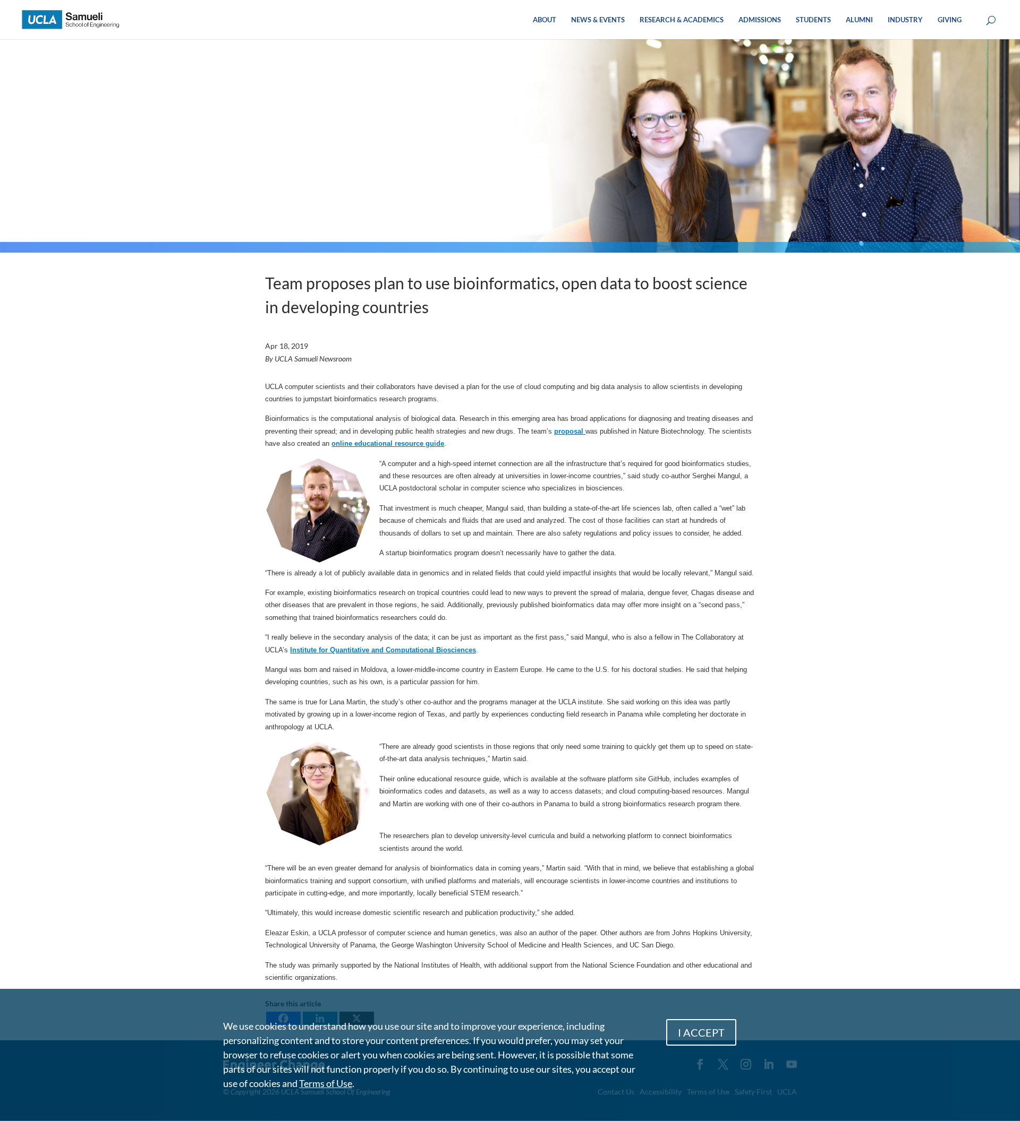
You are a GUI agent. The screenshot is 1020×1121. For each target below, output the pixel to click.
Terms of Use (325, 1083)
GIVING (950, 20)
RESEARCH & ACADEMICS (682, 20)
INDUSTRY (905, 20)
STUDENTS (813, 20)
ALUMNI (859, 20)
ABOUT (544, 20)
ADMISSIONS (759, 20)
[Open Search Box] (991, 21)
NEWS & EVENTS (598, 20)
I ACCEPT (701, 1032)
